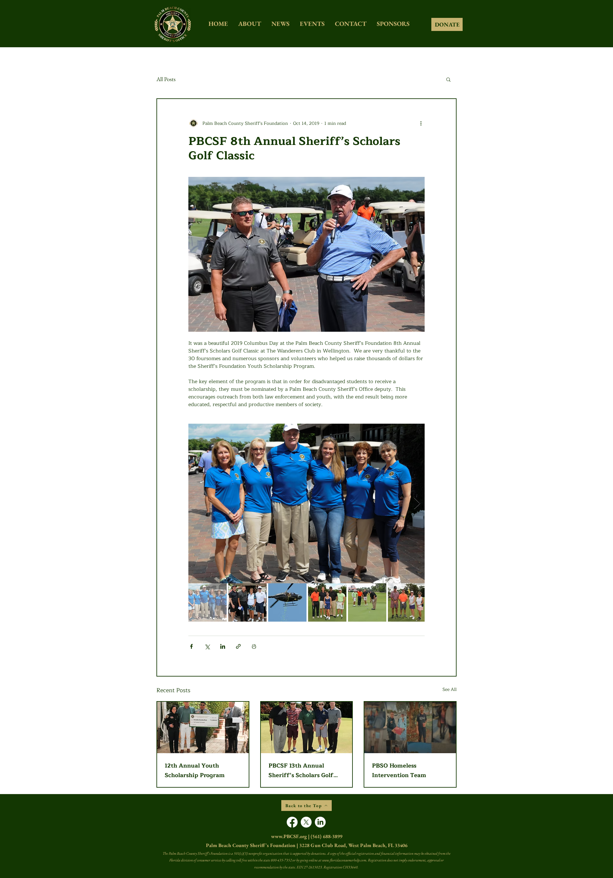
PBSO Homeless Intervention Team (399, 770)
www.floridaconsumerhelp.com (344, 860)
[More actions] (421, 123)
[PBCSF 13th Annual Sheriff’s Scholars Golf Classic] (306, 727)
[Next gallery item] (417, 503)
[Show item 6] (407, 602)
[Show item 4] (327, 602)
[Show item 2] (247, 602)
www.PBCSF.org (289, 836)
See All (450, 689)
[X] (306, 822)
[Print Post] (254, 646)
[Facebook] (292, 822)
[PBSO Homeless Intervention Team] (410, 727)
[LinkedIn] (320, 822)
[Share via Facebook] (191, 646)
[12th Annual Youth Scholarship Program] (203, 727)
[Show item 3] (287, 602)
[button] (448, 79)
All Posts (166, 79)
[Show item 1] (207, 602)
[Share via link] (238, 646)
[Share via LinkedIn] (223, 646)
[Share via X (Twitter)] (207, 646)
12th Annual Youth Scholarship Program (195, 770)
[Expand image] (306, 503)
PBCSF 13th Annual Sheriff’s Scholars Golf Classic (301, 770)
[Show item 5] (367, 602)
